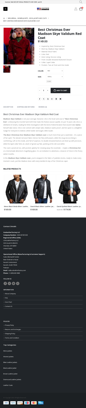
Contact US (8, 306)
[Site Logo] (43, 9)
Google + (52, 99)
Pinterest (56, 99)
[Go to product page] (16, 189)
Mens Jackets (7, 351)
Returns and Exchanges (13, 329)
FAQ (6, 298)
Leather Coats (8, 385)
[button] (81, 2)
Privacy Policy (9, 325)
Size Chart (8, 302)
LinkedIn (48, 99)
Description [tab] (8, 107)
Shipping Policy (10, 334)
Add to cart (62, 90)
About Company (10, 294)
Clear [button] (49, 81)
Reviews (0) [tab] (43, 107)
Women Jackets (8, 357)
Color (40, 71)
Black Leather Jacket (9, 368)
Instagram (17, 283)
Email (60, 99)
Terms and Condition (12, 338)
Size (39, 77)
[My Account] (76, 8)
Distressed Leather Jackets (12, 379)
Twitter (44, 99)
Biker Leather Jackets (10, 362)
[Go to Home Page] (4, 18)
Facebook (39, 99)
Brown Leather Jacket (10, 374)
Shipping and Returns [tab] (26, 107)
